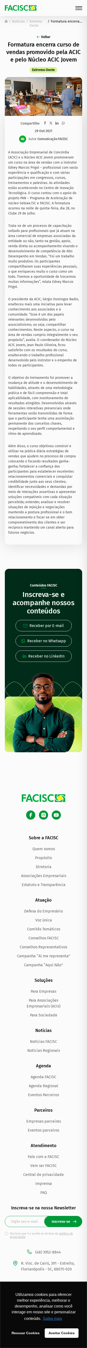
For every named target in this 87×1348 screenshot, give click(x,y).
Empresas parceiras (43, 1121)
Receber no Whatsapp (46, 641)
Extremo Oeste (35, 23)
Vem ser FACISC (43, 1165)
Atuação (43, 900)
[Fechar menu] (78, 8)
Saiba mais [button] (52, 1318)
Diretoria (43, 866)
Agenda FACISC (43, 1077)
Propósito (43, 858)
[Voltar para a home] (6, 21)
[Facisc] (20, 8)
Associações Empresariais (43, 875)
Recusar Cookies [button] (26, 1333)
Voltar (46, 37)
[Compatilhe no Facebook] (45, 123)
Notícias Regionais (43, 1050)
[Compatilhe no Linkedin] (57, 123)
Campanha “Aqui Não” (43, 965)
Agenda (43, 1066)
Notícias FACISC (43, 1041)
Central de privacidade (43, 1174)
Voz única (43, 920)
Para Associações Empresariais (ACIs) (43, 1003)
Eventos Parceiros (43, 1095)
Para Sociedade (43, 1015)
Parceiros (43, 1110)
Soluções (44, 980)
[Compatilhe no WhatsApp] (63, 123)
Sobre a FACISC (43, 838)
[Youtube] (56, 815)
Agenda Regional (43, 1086)
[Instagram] (43, 815)
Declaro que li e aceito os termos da (41, 1235)
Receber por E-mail (46, 625)
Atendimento (44, 1145)
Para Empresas (43, 991)
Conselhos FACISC (44, 938)
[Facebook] (30, 815)
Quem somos (43, 849)
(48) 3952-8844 (48, 1252)
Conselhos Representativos (43, 947)
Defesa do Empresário (43, 911)
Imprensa (43, 1183)
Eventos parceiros (43, 1130)
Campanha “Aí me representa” (43, 956)
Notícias (18, 21)
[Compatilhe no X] (51, 123)
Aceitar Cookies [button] (62, 1333)
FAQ (43, 1192)
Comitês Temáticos (43, 929)
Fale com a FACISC (43, 1156)
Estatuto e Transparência (43, 884)
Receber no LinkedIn (46, 656)
